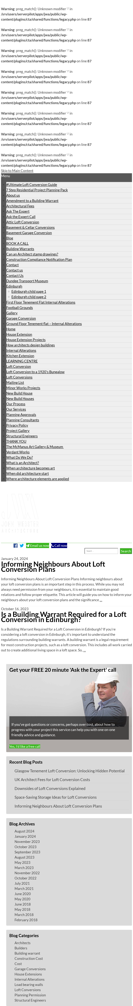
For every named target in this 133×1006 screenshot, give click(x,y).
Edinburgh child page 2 (28, 297)
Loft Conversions (19, 377)
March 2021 (24, 888)
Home (10, 329)
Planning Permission (30, 995)
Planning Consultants (22, 420)
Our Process (15, 404)
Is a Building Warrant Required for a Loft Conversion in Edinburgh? (64, 617)
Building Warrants (20, 249)
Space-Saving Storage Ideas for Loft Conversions (56, 797)
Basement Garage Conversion (29, 233)
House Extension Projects (26, 340)
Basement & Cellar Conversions (30, 227)
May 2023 (22, 862)
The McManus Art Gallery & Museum (35, 446)
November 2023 (27, 841)
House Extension (19, 334)
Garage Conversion (21, 318)
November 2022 (27, 873)
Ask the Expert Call (20, 216)
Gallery (12, 313)
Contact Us (15, 275)
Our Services (16, 409)
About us (13, 195)
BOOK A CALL (17, 243)
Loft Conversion (18, 366)
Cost (18, 964)
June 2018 (23, 904)
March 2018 (24, 914)
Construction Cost (29, 958)
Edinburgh (14, 286)
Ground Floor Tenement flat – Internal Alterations (44, 323)
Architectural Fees (20, 206)
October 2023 (25, 847)
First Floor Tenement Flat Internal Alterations (40, 302)
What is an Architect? (22, 463)
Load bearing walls (29, 984)
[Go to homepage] (20, 540)
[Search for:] (62, 551)
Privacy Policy (17, 425)
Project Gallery (17, 430)
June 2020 (23, 894)
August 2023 (24, 857)
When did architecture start (27, 473)
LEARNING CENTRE (22, 361)
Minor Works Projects (23, 388)
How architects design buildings (30, 345)
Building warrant (27, 953)
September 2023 (27, 852)
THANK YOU (16, 441)
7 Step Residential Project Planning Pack (37, 190)
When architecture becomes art (30, 468)
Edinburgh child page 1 (28, 291)
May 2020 (22, 899)
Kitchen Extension (20, 356)
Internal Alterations (21, 350)
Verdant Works (18, 452)
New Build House (19, 393)
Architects (23, 943)
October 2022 (25, 878)
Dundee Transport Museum (27, 281)
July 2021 (22, 883)
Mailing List (15, 382)
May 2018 (22, 909)
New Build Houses (20, 398)
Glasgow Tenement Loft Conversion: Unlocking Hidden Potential (70, 770)
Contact (12, 265)
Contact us (14, 270)
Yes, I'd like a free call (24, 746)
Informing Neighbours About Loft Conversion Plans (53, 566)
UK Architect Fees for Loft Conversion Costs (52, 779)
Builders (21, 948)
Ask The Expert (17, 211)
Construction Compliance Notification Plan (39, 259)
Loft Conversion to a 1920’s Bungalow (35, 372)
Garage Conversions (30, 969)
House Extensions (28, 974)
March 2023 (24, 867)
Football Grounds (19, 307)
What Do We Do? (19, 457)
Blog (9, 238)
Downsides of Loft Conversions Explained (50, 788)
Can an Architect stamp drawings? (32, 254)
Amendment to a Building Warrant (32, 200)
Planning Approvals (21, 414)
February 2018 (26, 920)
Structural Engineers (22, 436)
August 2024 (24, 831)
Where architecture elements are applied (37, 479)
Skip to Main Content (17, 170)
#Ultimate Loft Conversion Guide (31, 184)
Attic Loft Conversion (22, 222)
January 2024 (25, 836)
